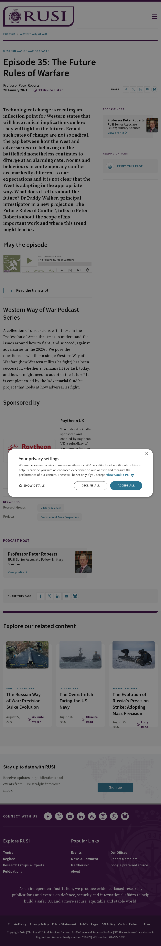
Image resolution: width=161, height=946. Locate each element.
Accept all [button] (126, 485)
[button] (32, 486)
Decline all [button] (90, 485)
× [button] (146, 453)
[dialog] (80, 473)
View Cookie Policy (120, 475)
